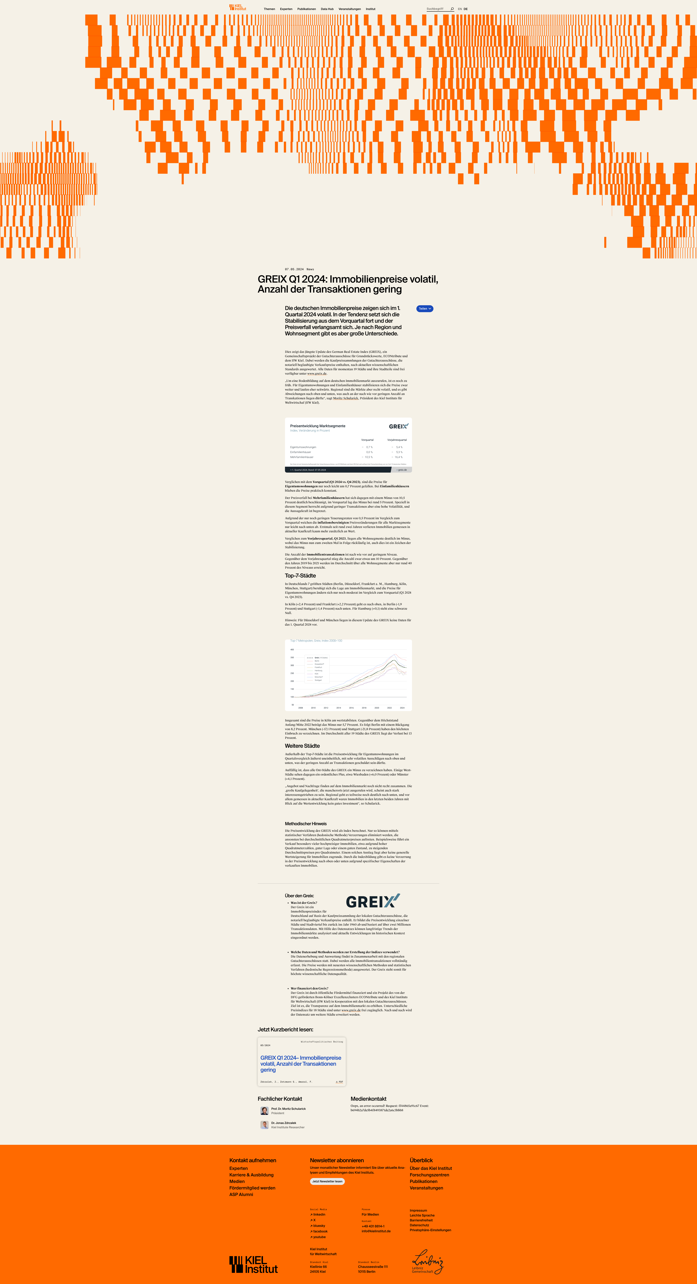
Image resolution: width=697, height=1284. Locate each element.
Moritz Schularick (345, 398)
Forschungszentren (429, 1175)
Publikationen (423, 1181)
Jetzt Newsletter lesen (327, 1181)
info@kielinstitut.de (376, 1231)
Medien (237, 1181)
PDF (341, 1081)
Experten (238, 1168)
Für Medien (370, 1214)
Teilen (423, 309)
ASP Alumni (241, 1194)
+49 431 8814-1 (373, 1226)
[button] (269, 9)
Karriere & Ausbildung (251, 1175)
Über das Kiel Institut (431, 1168)
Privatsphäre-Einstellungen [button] (430, 1230)
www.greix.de (316, 373)
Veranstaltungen (426, 1188)
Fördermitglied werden (252, 1188)
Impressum (418, 1210)
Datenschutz (419, 1225)
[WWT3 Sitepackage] (243, 7)
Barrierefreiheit (421, 1220)
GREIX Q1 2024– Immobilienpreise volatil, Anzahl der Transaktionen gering (300, 1063)
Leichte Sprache (422, 1215)
